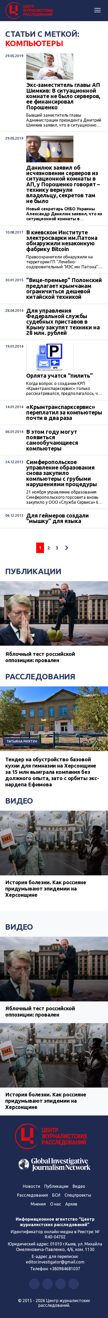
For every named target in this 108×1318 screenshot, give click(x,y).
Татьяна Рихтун (22, 741)
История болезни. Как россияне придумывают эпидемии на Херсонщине (45, 888)
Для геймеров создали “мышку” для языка (57, 518)
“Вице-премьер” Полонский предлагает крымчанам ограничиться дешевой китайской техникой (64, 288)
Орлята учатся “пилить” (59, 375)
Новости (31, 1186)
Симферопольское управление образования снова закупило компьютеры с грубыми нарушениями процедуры (61, 473)
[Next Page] (66, 548)
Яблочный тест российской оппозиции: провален (40, 657)
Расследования (40, 676)
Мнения (38, 1204)
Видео (19, 800)
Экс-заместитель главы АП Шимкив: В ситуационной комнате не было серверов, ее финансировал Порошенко (63, 96)
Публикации (33, 571)
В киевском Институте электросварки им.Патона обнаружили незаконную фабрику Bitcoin (62, 241)
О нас (55, 1204)
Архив (71, 1204)
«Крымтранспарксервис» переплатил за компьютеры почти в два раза (64, 412)
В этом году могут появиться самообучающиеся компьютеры (52, 440)
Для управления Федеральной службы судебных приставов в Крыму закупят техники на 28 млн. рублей (63, 322)
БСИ (56, 1195)
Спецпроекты (77, 1195)
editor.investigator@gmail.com (55, 1262)
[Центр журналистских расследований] (30, 10)
